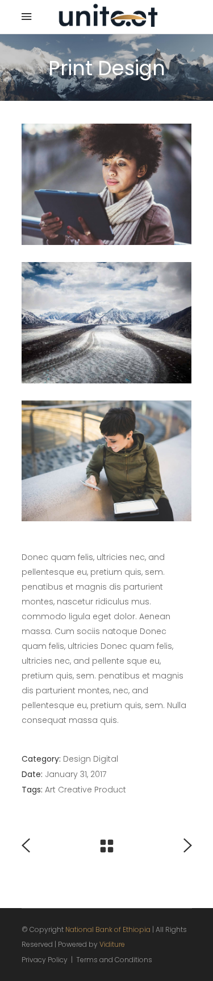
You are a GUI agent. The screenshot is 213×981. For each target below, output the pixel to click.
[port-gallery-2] (107, 322)
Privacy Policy (45, 959)
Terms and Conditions (114, 959)
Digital (105, 759)
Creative (75, 789)
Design (77, 759)
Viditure (112, 944)
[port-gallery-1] (107, 184)
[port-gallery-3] (107, 461)
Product (110, 789)
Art (50, 789)
